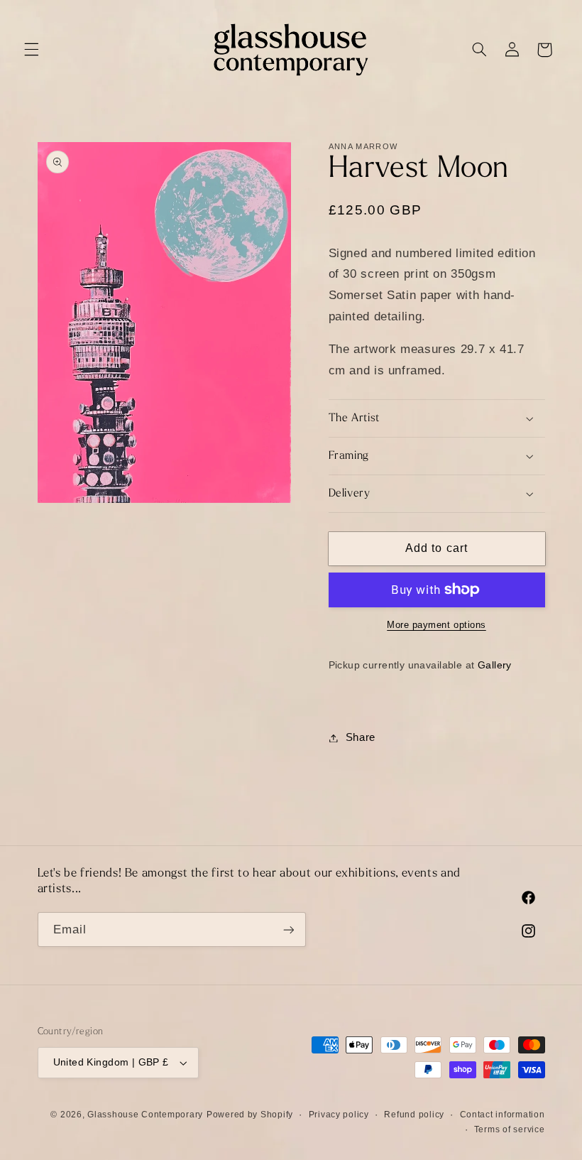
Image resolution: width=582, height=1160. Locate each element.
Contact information (502, 1114)
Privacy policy (339, 1114)
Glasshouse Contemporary (145, 1114)
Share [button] (360, 737)
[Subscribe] (288, 929)
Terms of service (509, 1129)
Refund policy (414, 1114)
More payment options (436, 625)
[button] (31, 49)
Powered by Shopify (250, 1114)
